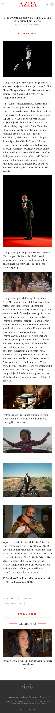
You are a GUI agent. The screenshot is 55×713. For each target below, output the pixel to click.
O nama (43, 697)
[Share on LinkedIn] (26, 33)
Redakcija (23, 24)
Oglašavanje (33, 697)
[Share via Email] (35, 33)
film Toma (28, 599)
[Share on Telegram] (32, 33)
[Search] (47, 4)
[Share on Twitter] (21, 33)
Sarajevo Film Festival (13, 603)
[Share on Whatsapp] (29, 33)
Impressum (13, 697)
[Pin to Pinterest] (24, 33)
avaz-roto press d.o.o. (31, 701)
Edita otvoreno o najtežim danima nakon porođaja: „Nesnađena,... (27, 662)
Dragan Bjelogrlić (11, 599)
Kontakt (23, 697)
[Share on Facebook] (18, 33)
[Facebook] (24, 686)
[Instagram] (30, 686)
